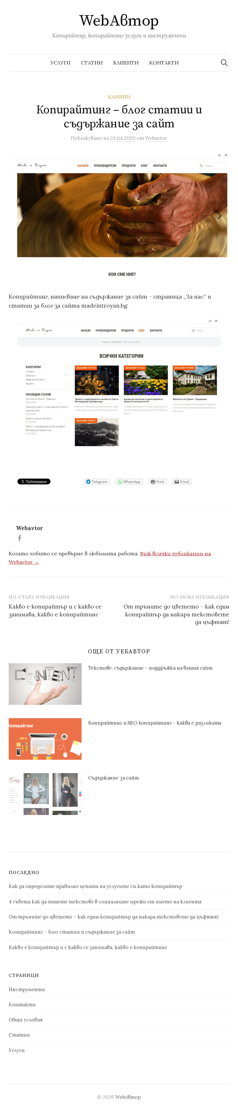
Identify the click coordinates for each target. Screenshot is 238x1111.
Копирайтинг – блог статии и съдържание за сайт (72, 932)
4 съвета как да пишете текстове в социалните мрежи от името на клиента (105, 901)
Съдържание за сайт (113, 778)
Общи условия (26, 1020)
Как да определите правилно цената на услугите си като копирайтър (95, 886)
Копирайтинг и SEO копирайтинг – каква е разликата (154, 723)
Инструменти (27, 989)
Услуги (61, 62)
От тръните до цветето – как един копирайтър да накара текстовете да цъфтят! (176, 614)
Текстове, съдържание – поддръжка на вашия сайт (150, 668)
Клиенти (126, 62)
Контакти (164, 62)
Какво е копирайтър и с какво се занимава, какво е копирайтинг (88, 947)
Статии (92, 62)
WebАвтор (119, 21)
